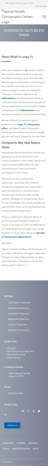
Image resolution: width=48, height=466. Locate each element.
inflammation (27, 110)
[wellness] (34, 411)
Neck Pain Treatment (18, 319)
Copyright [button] (21, 442)
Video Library (13, 357)
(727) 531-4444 (40, 6)
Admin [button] (36, 448)
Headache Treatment (19, 313)
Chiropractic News (16, 354)
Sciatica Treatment (17, 324)
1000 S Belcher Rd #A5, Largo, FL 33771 (19, 3)
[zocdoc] (28, 411)
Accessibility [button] (8, 442)
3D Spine (11, 348)
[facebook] (11, 411)
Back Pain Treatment (18, 308)
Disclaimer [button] (33, 442)
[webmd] (5, 414)
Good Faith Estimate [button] (21, 448)
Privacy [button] (6, 448)
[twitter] (11, 414)
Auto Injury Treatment (19, 302)
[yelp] (17, 411)
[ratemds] (39, 411)
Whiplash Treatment (18, 330)
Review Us (12, 425)
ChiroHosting (6, 462)
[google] (5, 411)
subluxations (9, 98)
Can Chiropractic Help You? (20, 351)
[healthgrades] (23, 411)
